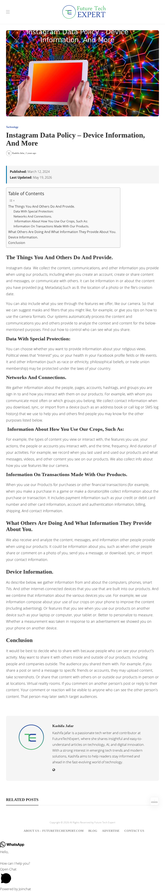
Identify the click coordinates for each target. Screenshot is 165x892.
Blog (92, 830)
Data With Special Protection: (33, 211)
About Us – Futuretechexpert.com (54, 830)
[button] (82, 876)
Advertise (111, 830)
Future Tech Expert (104, 822)
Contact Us (134, 830)
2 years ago (31, 153)
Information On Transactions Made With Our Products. (51, 226)
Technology (12, 127)
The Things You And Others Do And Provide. (41, 206)
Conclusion (16, 242)
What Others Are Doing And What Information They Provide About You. (62, 232)
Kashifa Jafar (18, 153)
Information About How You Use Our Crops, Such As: (50, 221)
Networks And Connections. (32, 216)
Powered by (15, 889)
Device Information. (23, 237)
